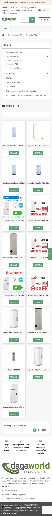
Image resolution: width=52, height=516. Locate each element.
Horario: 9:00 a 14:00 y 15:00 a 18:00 (17, 10)
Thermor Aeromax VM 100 (14, 220)
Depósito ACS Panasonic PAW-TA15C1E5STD (38, 146)
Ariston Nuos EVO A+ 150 (38, 295)
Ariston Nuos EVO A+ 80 (38, 220)
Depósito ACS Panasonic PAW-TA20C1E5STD (14, 258)
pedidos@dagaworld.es (27, 7)
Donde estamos (9, 13)
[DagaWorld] (9, 19)
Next (45, 430)
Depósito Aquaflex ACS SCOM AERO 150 (14, 183)
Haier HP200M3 (14, 370)
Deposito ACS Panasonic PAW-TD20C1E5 (14, 332)
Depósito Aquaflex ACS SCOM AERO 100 (14, 146)
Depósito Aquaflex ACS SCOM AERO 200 (38, 183)
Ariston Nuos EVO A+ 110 (38, 258)
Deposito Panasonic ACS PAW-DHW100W (14, 407)
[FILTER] (50, 258)
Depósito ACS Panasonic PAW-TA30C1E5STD (38, 332)
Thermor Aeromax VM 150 (14, 295)
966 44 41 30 (9, 7)
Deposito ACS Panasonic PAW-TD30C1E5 (38, 370)
